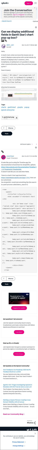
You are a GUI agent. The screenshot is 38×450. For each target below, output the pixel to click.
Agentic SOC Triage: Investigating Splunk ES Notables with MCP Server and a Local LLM (17, 386)
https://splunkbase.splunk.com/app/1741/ (15, 178)
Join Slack (19, 332)
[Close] (35, 433)
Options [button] (35, 21)
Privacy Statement (18, 442)
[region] (19, 440)
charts (3, 107)
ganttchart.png (9, 117)
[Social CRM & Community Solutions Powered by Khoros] (31, 422)
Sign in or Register (19, 15)
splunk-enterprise (7, 110)
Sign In (29, 3)
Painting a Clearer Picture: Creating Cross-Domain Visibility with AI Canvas (17, 401)
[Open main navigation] (35, 3)
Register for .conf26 (19, 308)
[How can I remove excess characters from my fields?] (36, 144)
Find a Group (19, 354)
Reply (6, 133)
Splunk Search (7, 21)
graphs (20, 107)
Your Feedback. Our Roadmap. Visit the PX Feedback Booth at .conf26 (17, 371)
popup (26, 107)
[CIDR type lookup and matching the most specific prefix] (32, 144)
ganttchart (12, 107)
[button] (35, 27)
